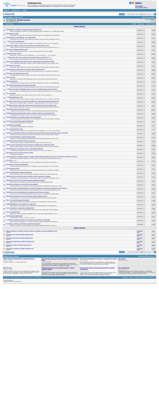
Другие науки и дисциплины (67, 6)
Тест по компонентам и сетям (14, 129)
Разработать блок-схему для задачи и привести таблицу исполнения (25, 180)
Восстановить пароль (141, 7)
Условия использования (140, 277)
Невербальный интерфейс (13, 125)
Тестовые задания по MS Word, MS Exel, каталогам (20, 140)
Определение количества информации (17, 164)
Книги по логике (10, 77)
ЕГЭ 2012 (9, 160)
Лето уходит (121, 258)
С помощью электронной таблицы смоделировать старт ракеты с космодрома (28, 219)
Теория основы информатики (14, 216)
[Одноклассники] (133, 3)
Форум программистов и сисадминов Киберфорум (39, 6)
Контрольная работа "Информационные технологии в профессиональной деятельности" (33, 89)
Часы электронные (124, 268)
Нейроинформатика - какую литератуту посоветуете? (21, 204)
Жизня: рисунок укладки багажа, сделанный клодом (19, 258)
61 (139, 14)
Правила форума (23, 20)
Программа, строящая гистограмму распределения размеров (23, 223)
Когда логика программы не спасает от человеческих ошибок (98, 258)
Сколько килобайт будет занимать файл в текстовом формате (23, 117)
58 (131, 14)
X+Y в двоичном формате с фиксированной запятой (21, 136)
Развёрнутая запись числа (13, 53)
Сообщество (15, 10)
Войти (138, 3)
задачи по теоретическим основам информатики (19, 121)
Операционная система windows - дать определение (20, 37)
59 (134, 14)
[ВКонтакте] (130, 3)
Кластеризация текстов (12, 168)
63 (144, 14)
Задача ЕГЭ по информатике (16, 41)
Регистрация (139, 6)
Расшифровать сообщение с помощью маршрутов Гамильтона (23, 29)
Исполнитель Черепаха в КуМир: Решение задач (20, 248)
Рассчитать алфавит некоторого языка (17, 49)
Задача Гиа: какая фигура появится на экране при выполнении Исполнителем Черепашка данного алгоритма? (37, 133)
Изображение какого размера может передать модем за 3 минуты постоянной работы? (30, 113)
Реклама (131, 277)
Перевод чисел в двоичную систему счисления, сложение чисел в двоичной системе (30, 144)
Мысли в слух (7, 268)
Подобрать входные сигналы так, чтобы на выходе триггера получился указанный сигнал (31, 105)
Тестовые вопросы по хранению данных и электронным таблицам (24, 148)
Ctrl (128, 14)
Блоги (6, 10)
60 (136, 14)
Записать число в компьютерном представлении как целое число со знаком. (27, 192)
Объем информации (11, 81)
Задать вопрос (79, 26)
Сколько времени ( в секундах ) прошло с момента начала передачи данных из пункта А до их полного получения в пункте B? (41, 156)
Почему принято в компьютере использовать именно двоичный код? (25, 69)
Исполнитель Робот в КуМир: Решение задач (18, 245)
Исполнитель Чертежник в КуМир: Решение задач (20, 241)
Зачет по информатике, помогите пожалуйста (19, 172)
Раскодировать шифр (12, 33)
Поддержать (125, 277)
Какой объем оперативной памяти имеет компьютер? (21, 85)
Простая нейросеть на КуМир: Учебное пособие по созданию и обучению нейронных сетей (31, 231)
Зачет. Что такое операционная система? (17, 200)
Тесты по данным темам (13, 212)
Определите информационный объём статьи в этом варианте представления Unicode (30, 61)
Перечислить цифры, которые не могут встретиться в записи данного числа (27, 45)
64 (146, 14)
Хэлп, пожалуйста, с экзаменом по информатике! (20, 208)
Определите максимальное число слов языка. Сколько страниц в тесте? (26, 196)
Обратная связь (152, 277)
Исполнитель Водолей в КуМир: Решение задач (19, 238)
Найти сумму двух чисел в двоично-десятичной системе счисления (27, 57)
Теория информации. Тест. (15, 97)
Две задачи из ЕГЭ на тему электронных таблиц (19, 152)
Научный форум (56, 6)
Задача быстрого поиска (13, 65)
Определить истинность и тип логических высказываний (22, 184)
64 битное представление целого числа (17, 73)
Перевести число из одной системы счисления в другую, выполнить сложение (28, 176)
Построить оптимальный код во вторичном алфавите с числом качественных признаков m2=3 (32, 101)
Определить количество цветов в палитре (18, 109)
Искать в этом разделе (148, 17)
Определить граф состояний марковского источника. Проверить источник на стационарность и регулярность (36, 188)
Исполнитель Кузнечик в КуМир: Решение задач (19, 234)
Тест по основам (10, 93)
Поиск (24, 10)
